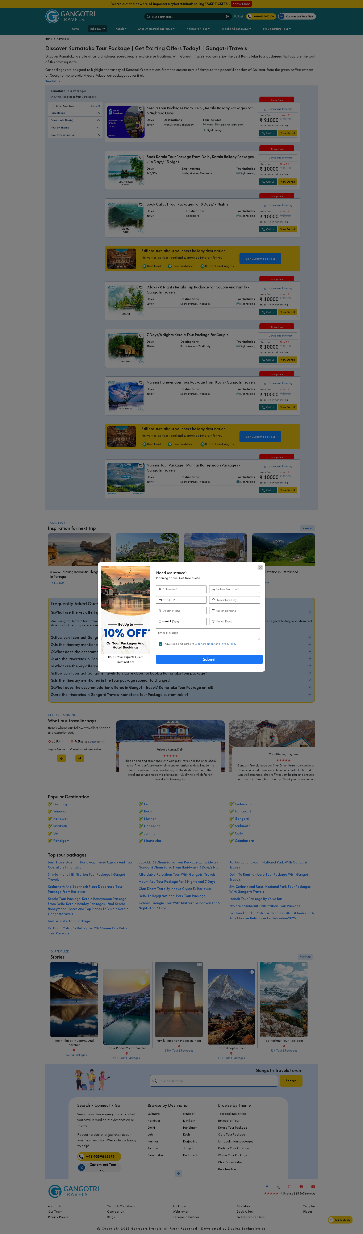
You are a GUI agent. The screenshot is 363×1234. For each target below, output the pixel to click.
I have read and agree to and (199, 644)
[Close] (260, 567)
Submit (209, 659)
